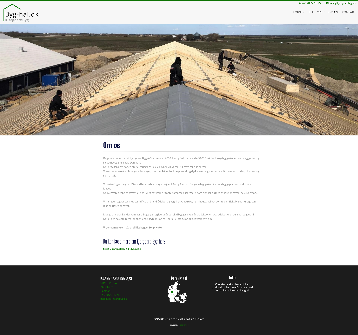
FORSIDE (299, 12)
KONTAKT (349, 12)
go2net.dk (184, 325)
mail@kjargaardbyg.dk (342, 3)
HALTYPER (317, 12)
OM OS (333, 12)
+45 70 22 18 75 (311, 3)
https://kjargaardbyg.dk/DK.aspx (122, 248)
